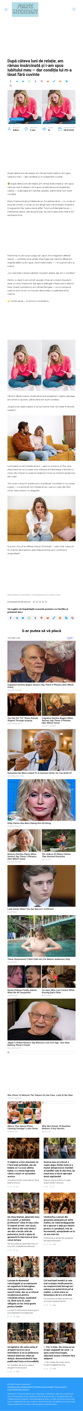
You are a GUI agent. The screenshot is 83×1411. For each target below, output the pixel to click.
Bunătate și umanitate (19, 595)
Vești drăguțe (16, 119)
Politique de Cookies (43, 1387)
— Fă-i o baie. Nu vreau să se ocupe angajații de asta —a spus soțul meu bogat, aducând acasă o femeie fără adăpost (59, 1353)
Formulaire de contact (18, 1389)
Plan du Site (60, 1387)
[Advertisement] (41, 40)
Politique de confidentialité (20, 1387)
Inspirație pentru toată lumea (46, 595)
